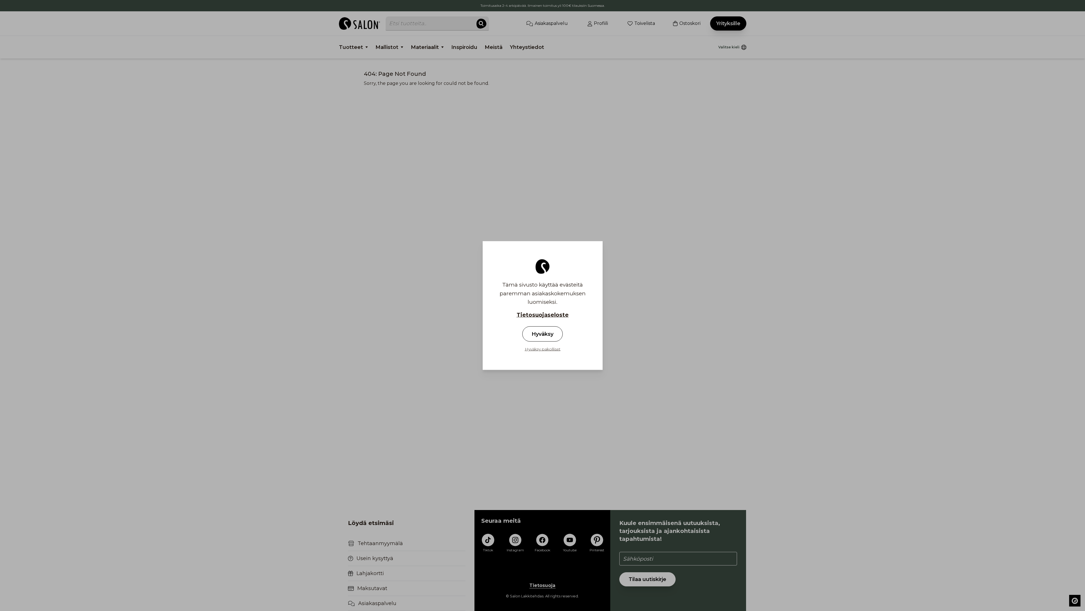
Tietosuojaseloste (543, 315)
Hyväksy (542, 334)
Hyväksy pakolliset (542, 348)
